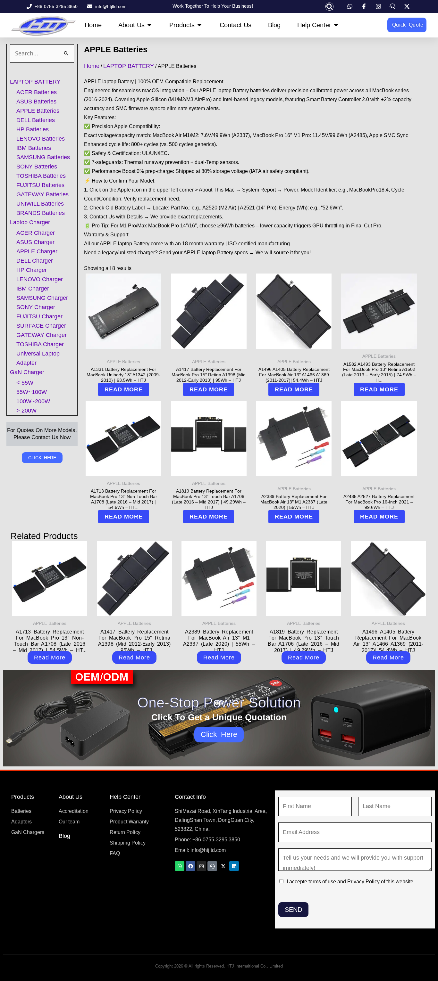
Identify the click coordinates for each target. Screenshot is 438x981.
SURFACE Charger (41, 326)
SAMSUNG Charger (42, 298)
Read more (124, 389)
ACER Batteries (36, 92)
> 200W (26, 410)
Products (22, 797)
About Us (70, 797)
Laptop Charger (30, 222)
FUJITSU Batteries (40, 185)
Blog (64, 836)
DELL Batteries (35, 120)
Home (91, 66)
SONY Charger (35, 307)
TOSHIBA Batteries (41, 176)
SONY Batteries (36, 166)
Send (293, 909)
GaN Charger (27, 372)
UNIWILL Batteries (40, 203)
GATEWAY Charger (41, 335)
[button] (329, 7)
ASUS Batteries (36, 101)
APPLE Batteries (37, 111)
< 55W (24, 383)
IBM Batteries (33, 148)
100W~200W (33, 401)
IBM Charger (32, 288)
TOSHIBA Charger (40, 344)
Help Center (125, 797)
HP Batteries (32, 129)
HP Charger (31, 270)
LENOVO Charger (39, 279)
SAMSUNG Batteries (43, 157)
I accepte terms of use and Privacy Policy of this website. (351, 881)
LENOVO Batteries (40, 138)
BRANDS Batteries (40, 213)
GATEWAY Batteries (42, 194)
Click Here (219, 734)
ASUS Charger (35, 242)
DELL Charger (34, 261)
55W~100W (31, 392)
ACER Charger (35, 233)
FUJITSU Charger (39, 316)
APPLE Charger (36, 251)
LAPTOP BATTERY (35, 81)
